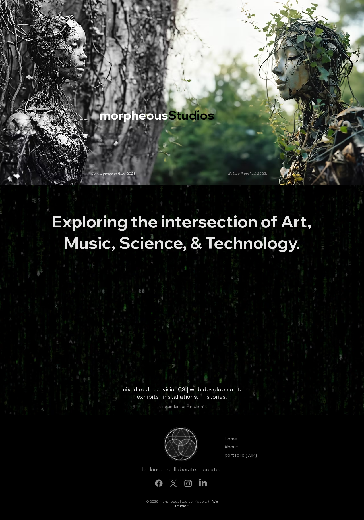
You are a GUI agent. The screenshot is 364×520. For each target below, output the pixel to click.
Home (231, 439)
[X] (174, 483)
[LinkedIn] (203, 483)
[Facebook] (159, 483)
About (231, 447)
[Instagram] (188, 483)
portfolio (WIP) (240, 455)
